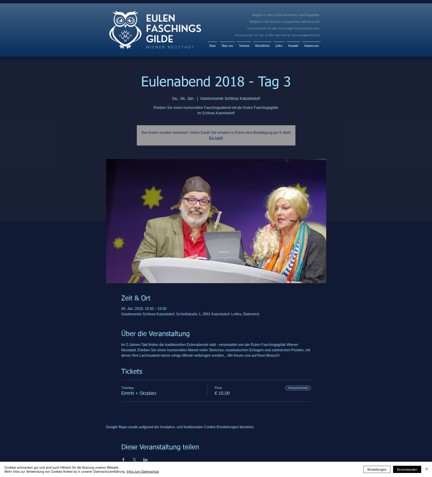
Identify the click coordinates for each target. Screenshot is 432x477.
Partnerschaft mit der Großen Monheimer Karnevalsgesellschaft (277, 35)
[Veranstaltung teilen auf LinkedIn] (145, 459)
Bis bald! (216, 138)
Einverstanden (407, 469)
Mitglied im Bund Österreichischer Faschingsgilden (286, 15)
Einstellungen (377, 469)
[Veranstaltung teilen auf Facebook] (123, 459)
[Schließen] (426, 469)
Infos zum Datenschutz (142, 471)
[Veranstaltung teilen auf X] (134, 459)
